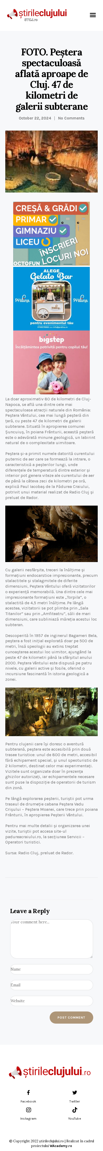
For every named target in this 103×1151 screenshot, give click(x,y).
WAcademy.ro (61, 1146)
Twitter (74, 1101)
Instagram (28, 1118)
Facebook (28, 1101)
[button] (93, 15)
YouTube (74, 1118)
